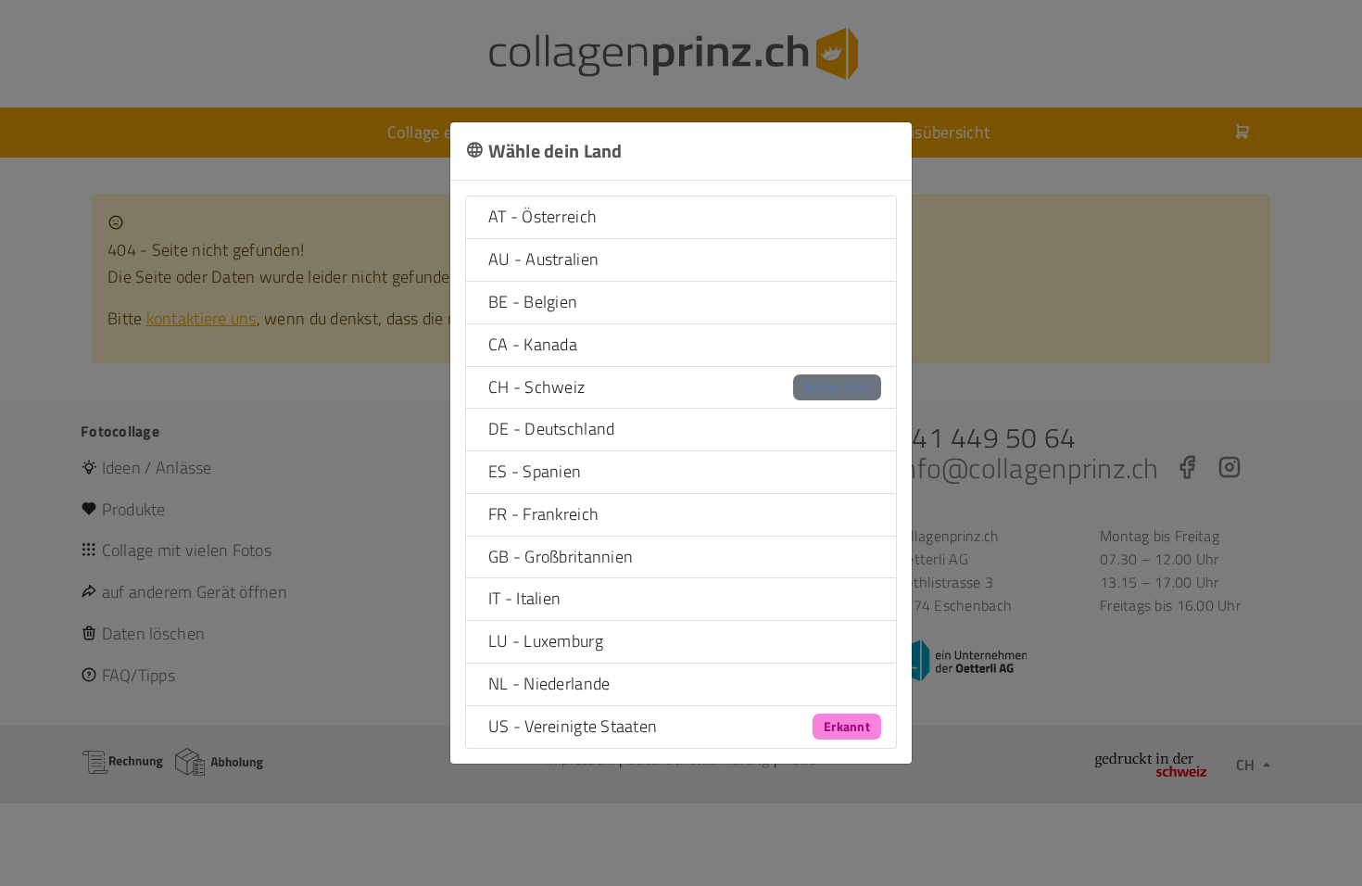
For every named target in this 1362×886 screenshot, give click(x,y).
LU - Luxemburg (545, 640)
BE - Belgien (532, 301)
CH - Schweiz (679, 386)
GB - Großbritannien (560, 556)
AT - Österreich (542, 216)
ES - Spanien (534, 471)
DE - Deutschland (551, 428)
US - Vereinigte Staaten (679, 726)
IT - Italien (524, 598)
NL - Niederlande (549, 683)
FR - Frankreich (543, 513)
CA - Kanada (532, 344)
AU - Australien (543, 259)
